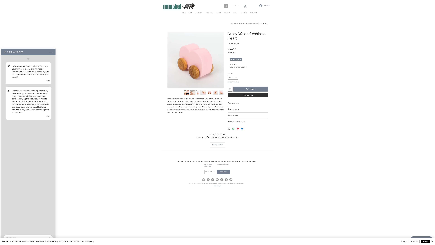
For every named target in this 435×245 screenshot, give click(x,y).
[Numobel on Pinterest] (221, 179)
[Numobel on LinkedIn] (203, 179)
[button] (244, 12)
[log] (28, 144)
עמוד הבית (264, 23)
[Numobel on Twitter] (212, 179)
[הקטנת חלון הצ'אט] (51, 52)
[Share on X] (229, 128)
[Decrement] (236, 77)
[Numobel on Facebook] (208, 179)
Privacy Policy (89, 241)
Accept (425, 241)
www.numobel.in (197, 183)
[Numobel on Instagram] (230, 179)
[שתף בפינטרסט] (237, 128)
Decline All (414, 241)
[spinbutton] (233, 77)
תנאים (246, 161)
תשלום (197, 161)
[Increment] (229, 77)
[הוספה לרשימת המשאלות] (230, 89)
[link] (245, 6)
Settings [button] (403, 241)
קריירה (189, 161)
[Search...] (226, 6)
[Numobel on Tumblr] (226, 179)
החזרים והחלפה (209, 161)
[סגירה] (432, 241)
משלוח (220, 161)
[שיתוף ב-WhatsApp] (233, 128)
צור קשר (180, 161)
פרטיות (237, 161)
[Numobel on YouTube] (217, 179)
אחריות (229, 161)
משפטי (254, 161)
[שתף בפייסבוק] (242, 128)
